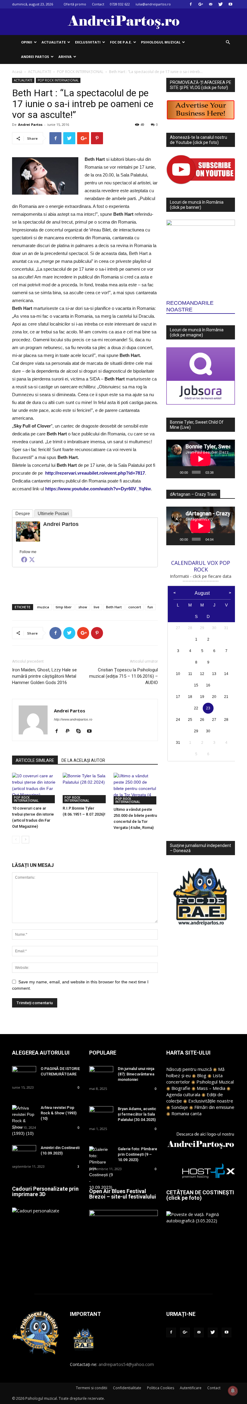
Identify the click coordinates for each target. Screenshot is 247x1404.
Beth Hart (114, 607)
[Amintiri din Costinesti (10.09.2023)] (24, 1153)
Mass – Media (211, 1088)
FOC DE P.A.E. (121, 42)
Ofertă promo (75, 4)
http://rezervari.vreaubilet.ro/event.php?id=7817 (95, 473)
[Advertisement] (84, 584)
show (82, 607)
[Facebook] (190, 4)
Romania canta (186, 1113)
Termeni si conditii (91, 1387)
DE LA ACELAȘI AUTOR (83, 760)
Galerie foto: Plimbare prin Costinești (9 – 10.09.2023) (137, 1154)
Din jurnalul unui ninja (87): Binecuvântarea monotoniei (136, 1074)
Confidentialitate (127, 1387)
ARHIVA (65, 56)
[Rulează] (174, 472)
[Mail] (210, 4)
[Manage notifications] (233, 1391)
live (96, 607)
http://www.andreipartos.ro (73, 719)
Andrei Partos (30, 124)
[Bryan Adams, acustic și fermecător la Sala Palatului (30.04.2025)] (101, 1114)
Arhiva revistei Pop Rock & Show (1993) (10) (59, 1113)
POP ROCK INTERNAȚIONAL (80, 71)
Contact (98, 4)
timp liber (64, 607)
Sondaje (179, 1107)
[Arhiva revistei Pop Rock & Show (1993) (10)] (24, 1121)
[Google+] (200, 4)
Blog (201, 1075)
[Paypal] (70, 731)
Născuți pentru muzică (189, 1069)
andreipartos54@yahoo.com (126, 1364)
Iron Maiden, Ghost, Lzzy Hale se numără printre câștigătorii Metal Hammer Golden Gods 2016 (44, 676)
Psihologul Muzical (215, 1082)
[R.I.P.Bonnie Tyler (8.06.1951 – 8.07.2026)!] (85, 788)
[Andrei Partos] (28, 531)
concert (134, 607)
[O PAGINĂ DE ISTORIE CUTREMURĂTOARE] (24, 1074)
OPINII (26, 42)
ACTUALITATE (54, 42)
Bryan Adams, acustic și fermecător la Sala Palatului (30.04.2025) (137, 1114)
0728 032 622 (120, 4)
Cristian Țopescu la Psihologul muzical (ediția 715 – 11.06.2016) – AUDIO (123, 676)
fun (150, 607)
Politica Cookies (160, 1387)
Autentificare (191, 1387)
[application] (200, 459)
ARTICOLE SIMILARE (35, 760)
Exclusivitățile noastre (210, 1101)
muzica (43, 607)
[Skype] (81, 731)
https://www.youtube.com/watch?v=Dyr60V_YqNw (98, 488)
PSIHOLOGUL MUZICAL (160, 42)
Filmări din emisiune (214, 1107)
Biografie (180, 1088)
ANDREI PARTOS (35, 56)
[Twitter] (220, 4)
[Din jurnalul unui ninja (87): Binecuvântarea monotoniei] (101, 1074)
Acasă (17, 71)
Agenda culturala (183, 1094)
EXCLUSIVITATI (88, 42)
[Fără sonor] (219, 472)
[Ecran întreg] (228, 472)
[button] (227, 42)
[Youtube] (230, 4)
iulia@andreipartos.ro (153, 4)
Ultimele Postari (53, 513)
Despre (22, 513)
